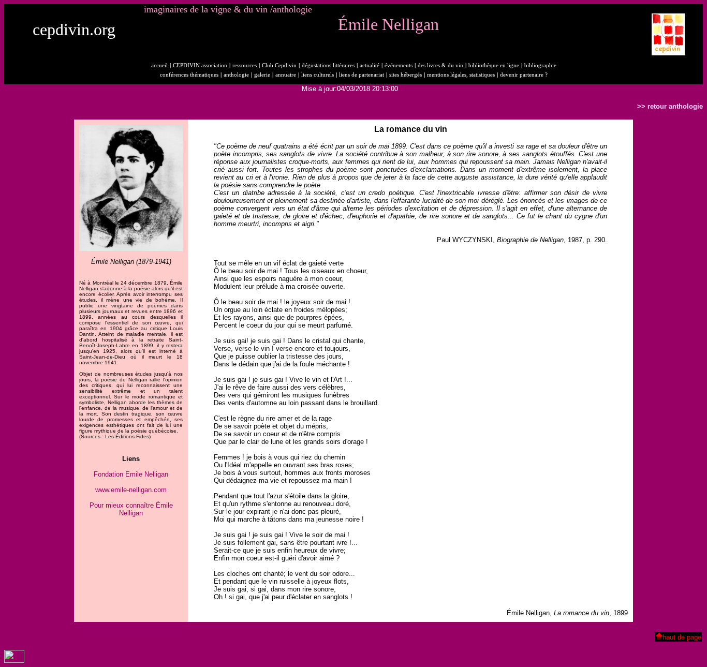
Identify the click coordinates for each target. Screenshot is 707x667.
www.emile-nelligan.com (131, 490)
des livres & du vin (440, 65)
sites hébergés (405, 75)
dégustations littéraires (328, 65)
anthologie (236, 75)
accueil (159, 65)
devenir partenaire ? (524, 75)
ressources (244, 65)
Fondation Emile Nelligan (131, 474)
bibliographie (540, 65)
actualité (369, 65)
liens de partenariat (361, 75)
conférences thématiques (189, 75)
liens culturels (317, 75)
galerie (262, 75)
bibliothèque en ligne (493, 65)
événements (399, 65)
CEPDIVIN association (200, 65)
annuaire (285, 75)
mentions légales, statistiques (461, 75)
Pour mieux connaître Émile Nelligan (131, 509)
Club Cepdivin (279, 65)
